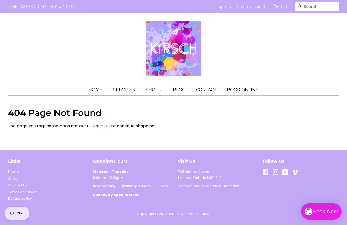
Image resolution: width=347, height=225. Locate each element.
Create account (251, 6)
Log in (221, 6)
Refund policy (20, 198)
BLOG (179, 89)
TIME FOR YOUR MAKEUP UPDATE (41, 6)
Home (13, 171)
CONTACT (206, 89)
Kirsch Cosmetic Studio (189, 213)
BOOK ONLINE (243, 89)
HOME (95, 89)
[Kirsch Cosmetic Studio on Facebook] (265, 173)
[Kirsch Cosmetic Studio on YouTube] (285, 173)
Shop (12, 178)
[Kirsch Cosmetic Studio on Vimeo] (295, 173)
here (105, 126)
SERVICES (124, 89)
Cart (285, 6)
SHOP (152, 89)
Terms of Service (23, 192)
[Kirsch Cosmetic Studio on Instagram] (275, 173)
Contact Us (17, 185)
